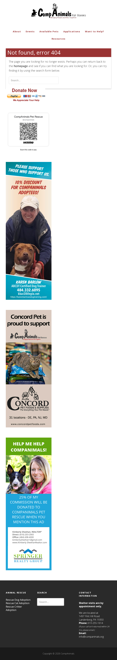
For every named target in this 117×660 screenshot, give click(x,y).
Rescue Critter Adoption (14, 608)
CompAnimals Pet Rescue (58, 9)
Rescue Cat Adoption (17, 603)
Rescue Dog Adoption (18, 599)
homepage (21, 66)
